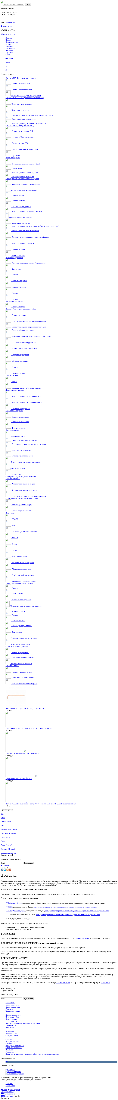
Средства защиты (12, 430)
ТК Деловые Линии (14, 903)
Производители (12, 42)
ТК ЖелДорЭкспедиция (15, 911)
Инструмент (10, 513)
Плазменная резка (13, 158)
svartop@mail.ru (12, 22)
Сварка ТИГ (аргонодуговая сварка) (20, 126)
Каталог (9, 40)
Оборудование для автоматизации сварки (22, 498)
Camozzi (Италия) (8, 849)
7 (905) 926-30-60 (82, 938)
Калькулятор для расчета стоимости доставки (54, 915)
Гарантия (9, 52)
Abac (3, 818)
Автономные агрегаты (14, 301)
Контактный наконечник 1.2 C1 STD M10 (22, 754)
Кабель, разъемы (12, 375)
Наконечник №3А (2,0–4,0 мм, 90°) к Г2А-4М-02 (25, 708)
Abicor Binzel (6, 822)
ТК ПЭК (9, 907)
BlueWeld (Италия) (8, 833)
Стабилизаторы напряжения (17, 646)
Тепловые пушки (12, 666)
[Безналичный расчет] (15, 1074)
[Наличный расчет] (13, 1072)
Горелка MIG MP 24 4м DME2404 (19, 779)
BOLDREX (5, 837)
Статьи (8, 55)
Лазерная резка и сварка (15, 390)
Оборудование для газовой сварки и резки (22, 179)
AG (2, 825)
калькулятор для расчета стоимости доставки (50, 907)
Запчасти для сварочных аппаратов (19, 583)
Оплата (8, 44)
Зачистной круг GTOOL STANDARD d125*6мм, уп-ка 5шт (29, 728)
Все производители (8, 853)
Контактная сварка (13, 479)
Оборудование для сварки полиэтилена (21, 477)
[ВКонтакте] (2, 870)
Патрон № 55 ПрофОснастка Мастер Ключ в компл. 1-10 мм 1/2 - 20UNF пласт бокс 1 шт (41, 804)
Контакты (9, 46)
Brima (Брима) (6, 845)
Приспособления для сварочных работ (21, 309)
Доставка (9, 50)
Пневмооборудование (14, 258)
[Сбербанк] (10, 1070)
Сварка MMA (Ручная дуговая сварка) (20, 78)
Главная (9, 38)
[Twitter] (5, 870)
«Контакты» (105, 983)
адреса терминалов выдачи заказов (83, 907)
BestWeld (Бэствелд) (9, 829)
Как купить (10, 48)
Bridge (3, 841)
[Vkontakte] (6, 1062)
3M (2, 814)
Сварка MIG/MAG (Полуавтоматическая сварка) (25, 98)
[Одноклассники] (7, 870)
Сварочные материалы (14, 411)
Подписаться (28, 863)
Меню (8, 62)
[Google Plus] (10, 870)
